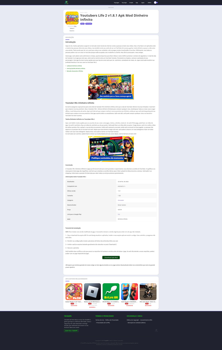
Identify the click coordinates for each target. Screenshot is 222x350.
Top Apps (124, 2)
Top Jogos (116, 2)
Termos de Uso (99, 320)
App (137, 2)
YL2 (119, 214)
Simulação (88, 23)
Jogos (142, 2)
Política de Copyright (133, 320)
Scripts (131, 2)
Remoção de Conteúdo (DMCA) (136, 322)
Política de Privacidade (111, 320)
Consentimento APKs (146, 320)
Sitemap (109, 347)
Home (81, 12)
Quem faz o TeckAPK (71, 330)
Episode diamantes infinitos (75, 71)
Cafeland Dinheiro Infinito (74, 66)
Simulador (121, 200)
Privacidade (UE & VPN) (103, 322)
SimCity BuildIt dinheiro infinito (76, 68)
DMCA (149, 2)
